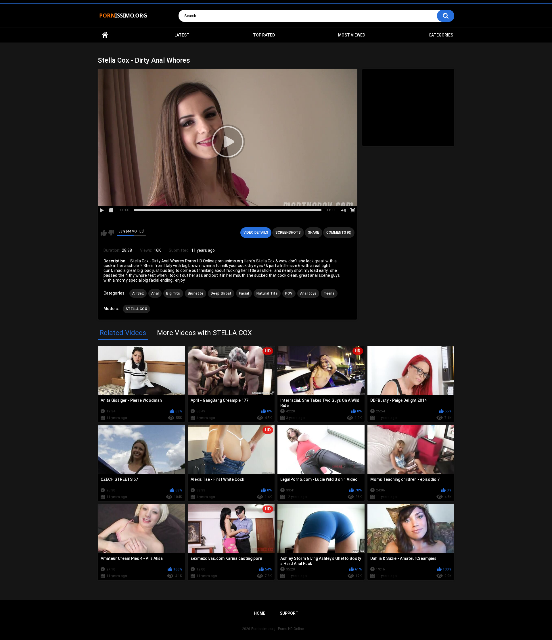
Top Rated (264, 35)
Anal (155, 293)
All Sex (138, 293)
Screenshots (288, 232)
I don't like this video (111, 233)
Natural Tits (267, 293)
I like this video (104, 233)
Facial (244, 293)
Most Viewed (351, 35)
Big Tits (173, 293)
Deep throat (221, 293)
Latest (182, 35)
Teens (329, 293)
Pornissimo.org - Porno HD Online (277, 629)
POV (289, 293)
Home (105, 35)
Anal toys (308, 293)
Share (313, 232)
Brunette (195, 293)
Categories (441, 35)
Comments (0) (338, 232)
